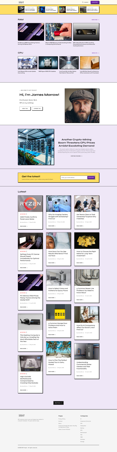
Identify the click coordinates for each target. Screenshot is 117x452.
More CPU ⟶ (95, 53)
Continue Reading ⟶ (76, 156)
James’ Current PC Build (64, 429)
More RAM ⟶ (95, 19)
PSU (81, 434)
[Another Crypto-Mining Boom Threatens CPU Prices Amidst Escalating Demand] (36, 146)
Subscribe (95, 2)
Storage (82, 441)
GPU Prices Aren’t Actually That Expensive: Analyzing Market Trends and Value (51, 10)
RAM (81, 437)
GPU (81, 430)
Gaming (82, 428)
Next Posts (58, 402)
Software (82, 439)
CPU (81, 423)
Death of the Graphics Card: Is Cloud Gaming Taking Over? (30, 10)
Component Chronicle (85, 421)
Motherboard (83, 432)
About (59, 423)
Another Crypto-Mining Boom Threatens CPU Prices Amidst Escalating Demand (76, 142)
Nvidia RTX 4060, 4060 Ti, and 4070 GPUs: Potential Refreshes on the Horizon (92, 10)
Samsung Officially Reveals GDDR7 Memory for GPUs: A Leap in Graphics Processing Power (72, 10)
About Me (25, 108)
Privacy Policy (61, 419)
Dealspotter (83, 425)
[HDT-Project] (21, 2)
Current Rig (37, 108)
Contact (60, 421)
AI (80, 419)
